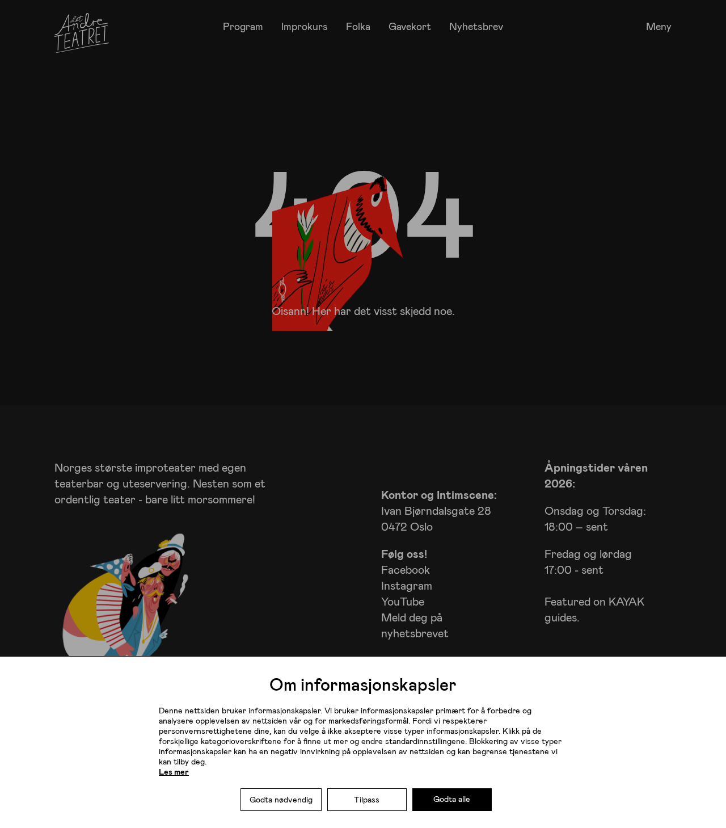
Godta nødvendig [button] (281, 799)
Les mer (174, 771)
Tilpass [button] (366, 799)
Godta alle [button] (451, 799)
